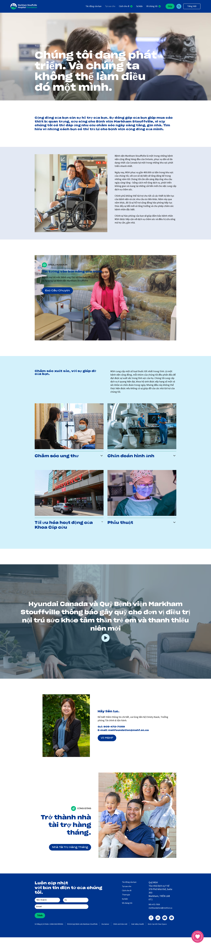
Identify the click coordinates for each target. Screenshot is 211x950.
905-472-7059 (114, 727)
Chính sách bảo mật (120, 924)
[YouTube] (164, 917)
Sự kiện (139, 6)
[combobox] (191, 6)
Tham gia (126, 894)
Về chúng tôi (127, 903)
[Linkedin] (157, 917)
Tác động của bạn (93, 6)
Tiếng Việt (191, 6)
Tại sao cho (110, 6)
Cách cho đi (126, 890)
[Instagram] (171, 917)
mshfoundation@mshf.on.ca (128, 730)
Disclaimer (105, 924)
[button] (125, 6)
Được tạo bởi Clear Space (157, 924)
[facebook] (151, 917)
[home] (24, 6)
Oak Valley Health (137, 924)
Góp (170, 6)
